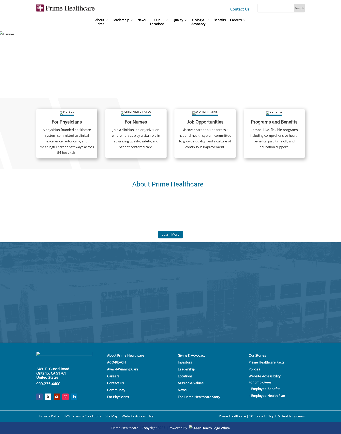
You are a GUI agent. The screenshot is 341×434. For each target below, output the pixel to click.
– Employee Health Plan (267, 395)
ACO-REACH (116, 362)
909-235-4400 (48, 383)
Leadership (121, 20)
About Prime (99, 22)
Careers (236, 20)
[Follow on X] (48, 397)
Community (116, 390)
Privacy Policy (49, 416)
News (142, 20)
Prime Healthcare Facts (266, 362)
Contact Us (239, 9)
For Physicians (118, 396)
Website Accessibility (265, 376)
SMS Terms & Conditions (82, 416)
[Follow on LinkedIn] (74, 397)
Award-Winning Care (123, 369)
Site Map (111, 416)
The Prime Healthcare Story (199, 396)
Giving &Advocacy (198, 22)
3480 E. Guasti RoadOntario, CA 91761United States (52, 373)
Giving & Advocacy (191, 355)
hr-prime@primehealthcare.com (96, 311)
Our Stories (257, 355)
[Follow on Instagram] (65, 397)
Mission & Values (190, 383)
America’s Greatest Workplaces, (192, 57)
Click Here (262, 275)
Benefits (220, 20)
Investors (185, 362)
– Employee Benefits (264, 388)
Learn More (171, 234)
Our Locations (157, 22)
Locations (185, 376)
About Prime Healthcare (125, 355)
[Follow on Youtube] (57, 397)
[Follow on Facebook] (39, 397)
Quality (178, 20)
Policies (254, 369)
